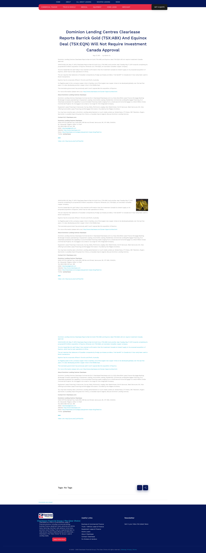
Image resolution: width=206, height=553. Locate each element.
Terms (135, 549)
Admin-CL (107, 55)
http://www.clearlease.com (72, 130)
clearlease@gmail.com (69, 128)
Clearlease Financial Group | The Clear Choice (58, 521)
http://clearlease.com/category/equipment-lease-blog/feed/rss (81, 132)
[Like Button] (139, 487)
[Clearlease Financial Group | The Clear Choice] (58, 516)
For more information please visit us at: (70, 369)
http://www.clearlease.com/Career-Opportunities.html (100, 91)
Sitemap (123, 549)
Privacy (129, 549)
